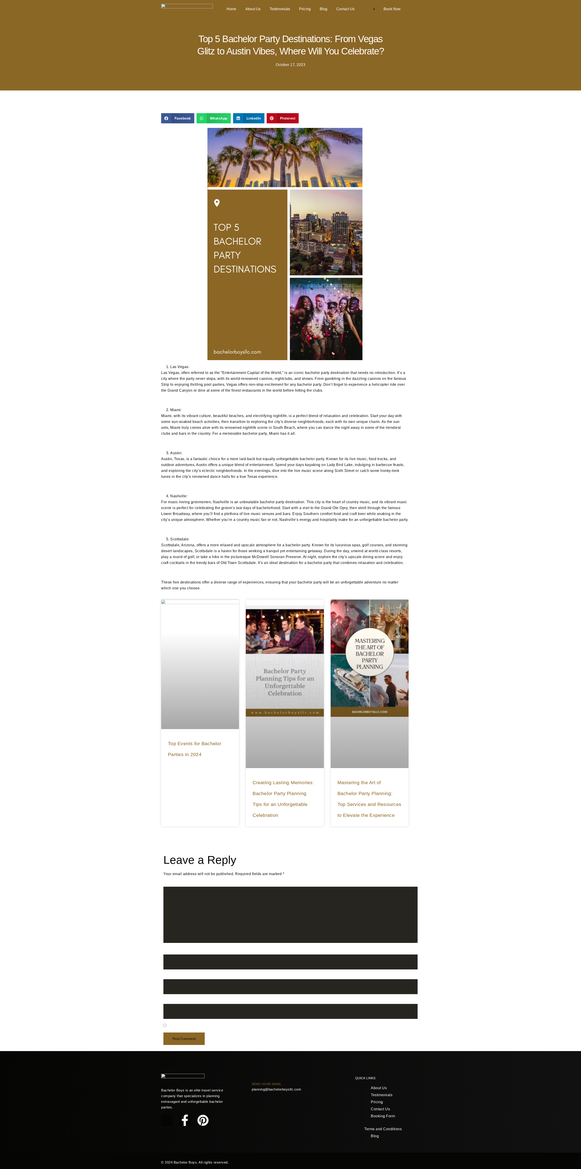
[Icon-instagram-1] (166, 1120)
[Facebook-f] (185, 1120)
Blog (323, 9)
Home (231, 9)
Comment (172, 884)
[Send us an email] (254, 1076)
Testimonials (280, 9)
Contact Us (345, 9)
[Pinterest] (203, 1120)
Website (170, 1001)
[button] (177, 118)
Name (169, 952)
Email (169, 976)
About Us (253, 9)
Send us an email (266, 1084)
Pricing (305, 9)
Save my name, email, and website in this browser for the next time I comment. (234, 1026)
